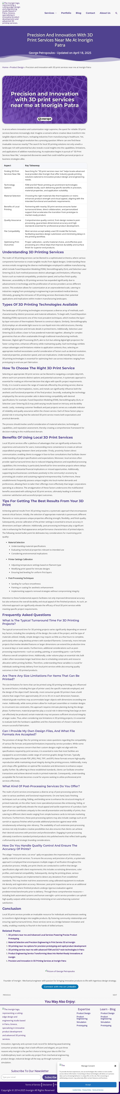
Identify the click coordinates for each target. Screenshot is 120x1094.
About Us (105, 13)
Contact (90, 13)
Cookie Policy (77, 1090)
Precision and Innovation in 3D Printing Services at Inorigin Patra (37, 960)
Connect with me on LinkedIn (60, 986)
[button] (115, 1066)
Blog (78, 13)
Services (49, 13)
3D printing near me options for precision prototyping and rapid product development (47, 946)
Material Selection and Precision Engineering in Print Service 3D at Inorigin (41, 942)
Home (5, 67)
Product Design (17, 67)
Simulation (81, 1022)
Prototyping (82, 1025)
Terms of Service (97, 1090)
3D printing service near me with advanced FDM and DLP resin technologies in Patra (46, 949)
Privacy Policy (86, 1090)
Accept (88, 1084)
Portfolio (66, 13)
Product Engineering (82, 1017)
